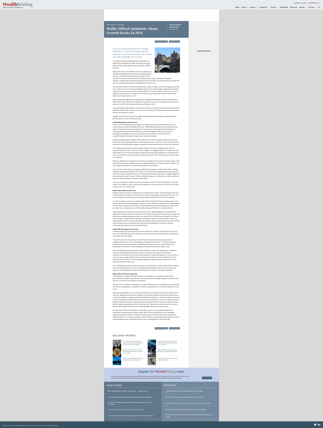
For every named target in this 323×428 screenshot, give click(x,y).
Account (311, 7)
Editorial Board (27, 423)
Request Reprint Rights (174, 41)
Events (273, 7)
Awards (302, 7)
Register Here (207, 378)
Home (237, 7)
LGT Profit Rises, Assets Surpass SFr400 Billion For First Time (184, 397)
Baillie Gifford (117, 63)
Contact (11, 423)
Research (293, 7)
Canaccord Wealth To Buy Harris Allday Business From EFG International (130, 416)
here (122, 225)
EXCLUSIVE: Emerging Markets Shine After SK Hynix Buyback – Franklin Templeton (130, 403)
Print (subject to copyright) (161, 41)
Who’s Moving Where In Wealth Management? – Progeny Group (127, 391)
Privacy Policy (50, 423)
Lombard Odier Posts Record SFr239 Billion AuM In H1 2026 (184, 391)
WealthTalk (284, 7)
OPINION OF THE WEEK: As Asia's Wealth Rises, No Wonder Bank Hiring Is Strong (188, 415)
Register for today (162, 372)
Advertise (18, 423)
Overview (5, 423)
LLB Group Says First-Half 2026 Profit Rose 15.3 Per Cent (126, 409)
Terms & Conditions (39, 423)
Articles (253, 7)
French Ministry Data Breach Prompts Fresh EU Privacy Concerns (185, 409)
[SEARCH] (318, 7)
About (243, 7)
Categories (263, 7)
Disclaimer (59, 423)
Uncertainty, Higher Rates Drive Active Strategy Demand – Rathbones (129, 397)
